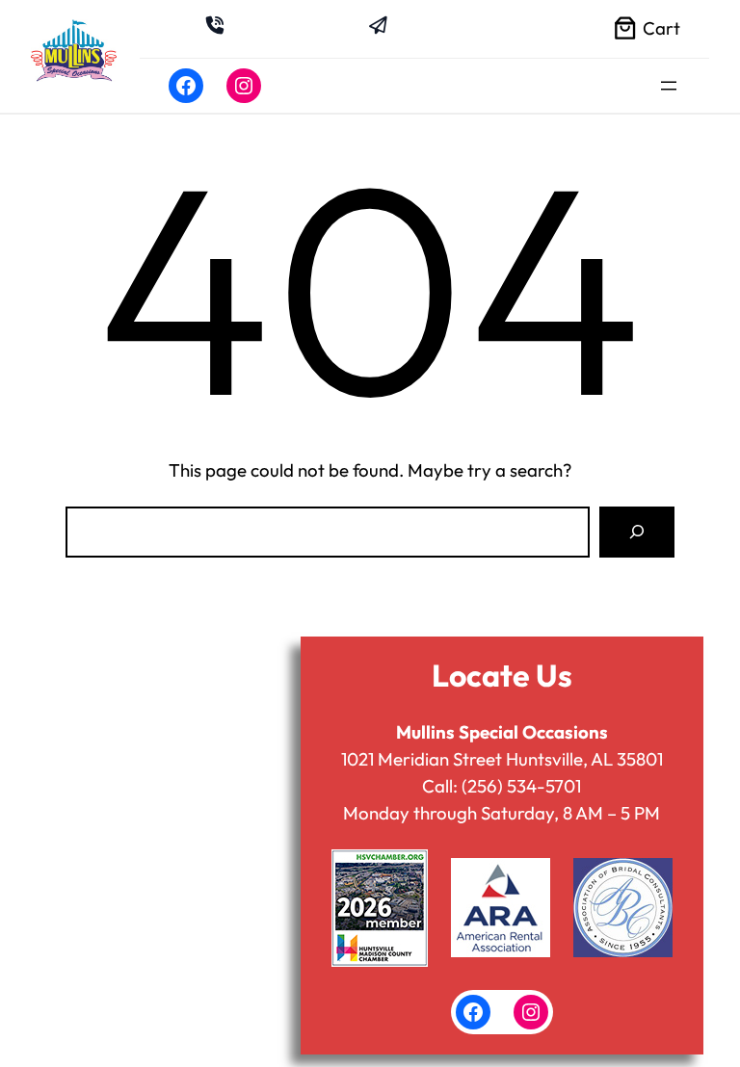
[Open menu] (668, 85)
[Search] (636, 532)
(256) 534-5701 (521, 785)
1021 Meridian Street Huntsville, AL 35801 (502, 758)
